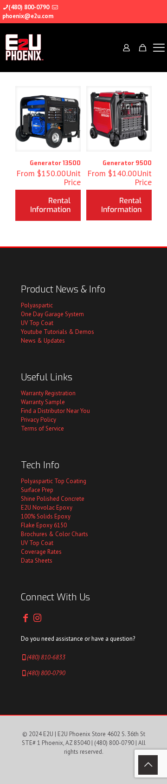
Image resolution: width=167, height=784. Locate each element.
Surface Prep (37, 490)
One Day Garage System (52, 314)
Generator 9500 (127, 163)
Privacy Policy (38, 420)
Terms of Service (42, 428)
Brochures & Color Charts (54, 534)
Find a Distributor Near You (55, 411)
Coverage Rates (41, 552)
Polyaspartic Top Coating (53, 481)
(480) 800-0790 (28, 7)
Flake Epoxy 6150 (44, 525)
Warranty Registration (48, 393)
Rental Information (50, 205)
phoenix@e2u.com (27, 16)
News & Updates (43, 341)
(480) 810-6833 (46, 657)
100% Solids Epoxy (46, 516)
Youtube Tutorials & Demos (57, 332)
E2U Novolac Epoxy (46, 508)
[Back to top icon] (148, 765)
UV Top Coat (37, 323)
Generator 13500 (55, 163)
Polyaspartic (37, 305)
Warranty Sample (43, 402)
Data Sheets (36, 561)
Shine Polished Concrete (52, 499)
